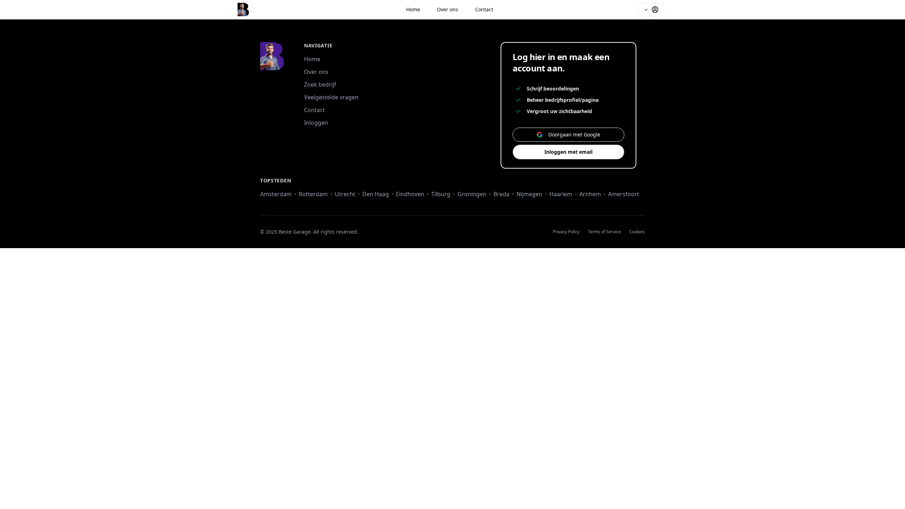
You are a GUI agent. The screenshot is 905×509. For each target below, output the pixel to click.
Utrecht (345, 194)
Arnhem (590, 194)
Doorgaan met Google (574, 134)
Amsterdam (276, 194)
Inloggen (316, 123)
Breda (501, 194)
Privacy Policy (566, 232)
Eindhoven (410, 194)
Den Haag (375, 194)
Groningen (471, 194)
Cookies (637, 232)
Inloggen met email (568, 151)
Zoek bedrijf (320, 84)
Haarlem (560, 194)
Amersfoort (623, 194)
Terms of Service (604, 232)
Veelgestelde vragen (331, 97)
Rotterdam (313, 194)
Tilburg (440, 194)
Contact (484, 9)
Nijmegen (529, 194)
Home (413, 9)
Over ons (447, 9)
